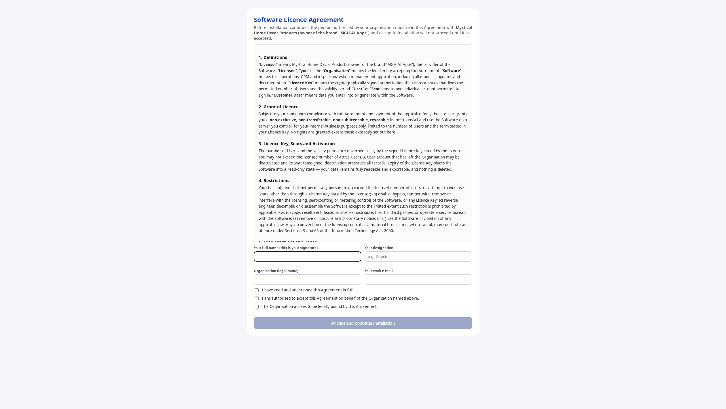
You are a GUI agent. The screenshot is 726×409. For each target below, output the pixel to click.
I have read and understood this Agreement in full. (308, 290)
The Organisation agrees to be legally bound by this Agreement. (320, 306)
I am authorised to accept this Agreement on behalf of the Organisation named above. (340, 298)
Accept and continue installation (363, 323)
